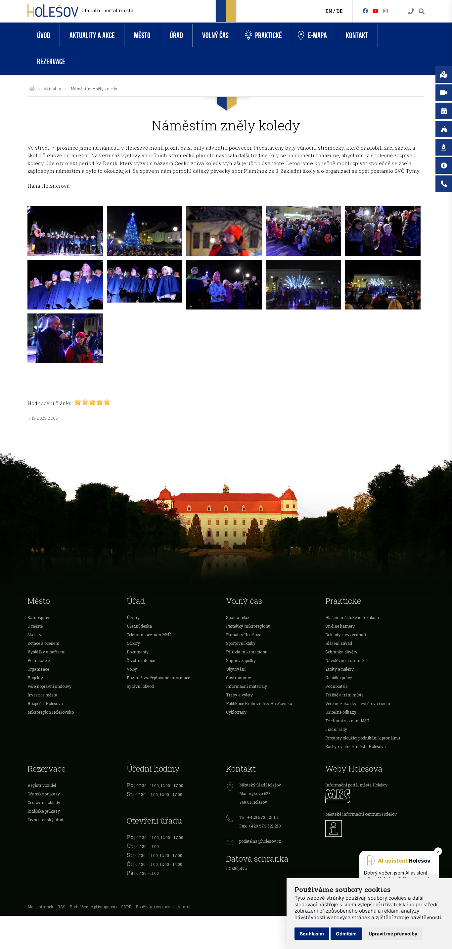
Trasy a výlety (239, 694)
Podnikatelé (38, 660)
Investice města (42, 694)
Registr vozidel (41, 785)
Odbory (133, 643)
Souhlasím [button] (312, 933)
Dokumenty (138, 651)
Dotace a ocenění (43, 643)
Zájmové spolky (241, 660)
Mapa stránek (40, 906)
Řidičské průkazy (43, 811)
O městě (35, 626)
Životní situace (141, 660)
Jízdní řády (336, 729)
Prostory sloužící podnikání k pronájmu (362, 737)
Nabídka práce (338, 677)
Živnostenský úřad (45, 819)
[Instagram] (385, 10)
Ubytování (236, 669)
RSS (61, 906)
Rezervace (51, 62)
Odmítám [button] (346, 933)
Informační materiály (246, 686)
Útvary (133, 617)
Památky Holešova (243, 634)
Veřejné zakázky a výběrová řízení (357, 703)
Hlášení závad (338, 643)
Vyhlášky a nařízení (46, 651)
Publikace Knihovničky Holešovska (259, 703)
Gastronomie (238, 677)
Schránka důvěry (341, 651)
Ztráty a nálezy (339, 669)
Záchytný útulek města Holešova (355, 746)
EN (328, 11)
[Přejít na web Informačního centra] (375, 828)
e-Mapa (317, 35)
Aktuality (52, 88)
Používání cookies (153, 906)
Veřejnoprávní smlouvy (49, 686)
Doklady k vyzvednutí (345, 634)
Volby (132, 669)
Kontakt (357, 35)
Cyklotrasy (236, 712)
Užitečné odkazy (340, 712)
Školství (35, 634)
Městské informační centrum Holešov (361, 814)
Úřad (176, 35)
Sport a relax (237, 617)
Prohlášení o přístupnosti (93, 906)
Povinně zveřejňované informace (158, 677)
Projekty (35, 677)
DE (339, 11)
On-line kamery (340, 626)
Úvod (43, 35)
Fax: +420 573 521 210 (260, 826)
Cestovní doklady (43, 802)
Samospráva (39, 617)
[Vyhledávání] (422, 11)
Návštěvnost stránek (345, 660)
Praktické (268, 35)
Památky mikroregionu (248, 626)
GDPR (126, 906)
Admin (184, 906)
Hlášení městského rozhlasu (352, 617)
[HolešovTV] (375, 10)
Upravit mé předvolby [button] (393, 933)
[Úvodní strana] (32, 88)
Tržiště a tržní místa (344, 694)
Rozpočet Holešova (45, 703)
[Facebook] (365, 10)
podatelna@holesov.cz (260, 841)
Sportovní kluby (240, 643)
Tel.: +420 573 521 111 (259, 817)
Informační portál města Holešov (356, 784)
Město (142, 35)
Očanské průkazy (43, 793)
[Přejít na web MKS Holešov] (375, 796)
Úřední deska (139, 626)
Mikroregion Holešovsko (50, 712)
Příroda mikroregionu (246, 651)
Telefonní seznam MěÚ (149, 634)
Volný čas (215, 35)
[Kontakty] (411, 11)
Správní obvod (140, 686)
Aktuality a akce (92, 35)
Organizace (38, 669)
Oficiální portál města (107, 10)
